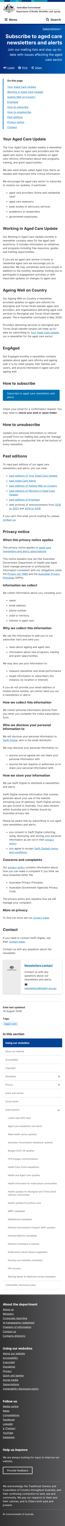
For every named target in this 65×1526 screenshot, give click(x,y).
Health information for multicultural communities (32, 1183)
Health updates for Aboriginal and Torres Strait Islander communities (32, 1193)
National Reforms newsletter (22, 1235)
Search (55, 19)
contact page (17, 941)
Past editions (15, 117)
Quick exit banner (14, 1093)
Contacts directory (14, 1335)
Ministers (8, 1313)
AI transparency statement (18, 1322)
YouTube (8, 1432)
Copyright (10, 1068)
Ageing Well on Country (21, 97)
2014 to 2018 (33, 508)
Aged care (10, 1023)
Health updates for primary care (24, 1203)
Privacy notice (15, 122)
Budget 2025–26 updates (21, 1150)
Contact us (9, 1331)
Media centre (10, 1406)
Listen (11, 67)
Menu (12, 19)
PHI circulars (14, 1268)
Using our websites (17, 1042)
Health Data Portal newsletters (23, 1167)
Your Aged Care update (45, 332)
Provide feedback (17, 1470)
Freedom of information (17, 1327)
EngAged (12, 102)
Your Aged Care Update (21, 86)
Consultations (11, 1415)
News (6, 1410)
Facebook (9, 1419)
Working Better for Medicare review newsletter (32, 1276)
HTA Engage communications (23, 1158)
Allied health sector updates (22, 1134)
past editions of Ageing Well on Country (33, 485)
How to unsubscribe (19, 112)
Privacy (9, 1084)
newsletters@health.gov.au (40, 988)
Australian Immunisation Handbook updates (30, 1142)
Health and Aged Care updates (24, 1175)
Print (24, 67)
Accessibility (11, 1059)
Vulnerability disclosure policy (20, 1285)
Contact (12, 127)
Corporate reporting (15, 1318)
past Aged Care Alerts (22, 480)
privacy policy (16, 867)
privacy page (41, 917)
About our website (14, 1051)
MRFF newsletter (16, 1211)
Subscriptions (51, 28)
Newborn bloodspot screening (23, 1243)
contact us (9, 519)
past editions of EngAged (24, 499)
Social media (11, 1101)
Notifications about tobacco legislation (27, 1252)
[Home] (32, 8)
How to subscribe (17, 107)
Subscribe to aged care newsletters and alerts (31, 395)
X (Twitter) (9, 1428)
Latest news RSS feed (19, 1118)
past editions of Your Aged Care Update (33, 475)
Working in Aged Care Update (25, 92)
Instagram (9, 1437)
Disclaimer (10, 1076)
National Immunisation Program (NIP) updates (31, 1227)
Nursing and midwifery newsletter (25, 1260)
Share (38, 67)
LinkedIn (8, 1424)
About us (8, 1309)
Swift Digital (10, 740)
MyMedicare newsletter (20, 1219)
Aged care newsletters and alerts (25, 1126)
